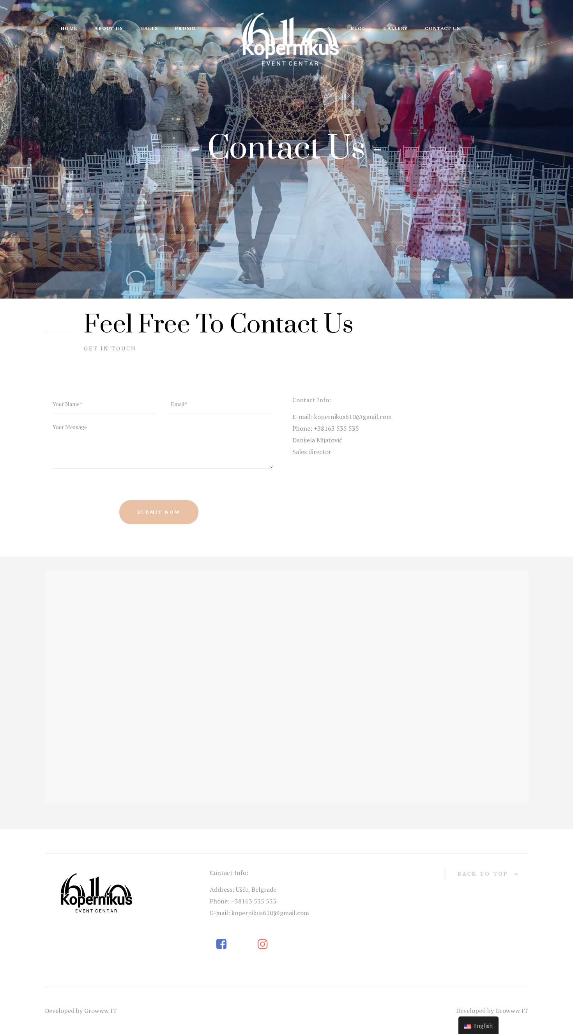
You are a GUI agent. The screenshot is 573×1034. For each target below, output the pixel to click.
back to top (483, 873)
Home (69, 28)
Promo (185, 28)
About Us (108, 28)
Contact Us (442, 28)
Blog (358, 28)
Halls (149, 28)
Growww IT (100, 1010)
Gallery (395, 28)
